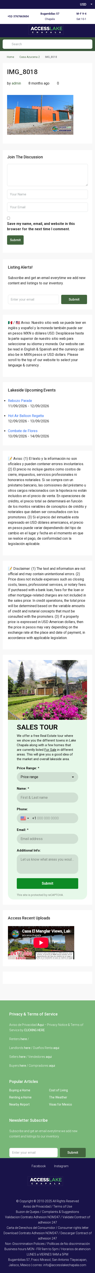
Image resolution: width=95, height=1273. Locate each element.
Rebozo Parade (20, 401)
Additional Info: (29, 850)
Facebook (38, 1166)
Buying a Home (19, 1090)
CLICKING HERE (34, 1030)
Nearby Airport (19, 1104)
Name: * (23, 789)
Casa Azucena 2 (29, 57)
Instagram (60, 1166)
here (24, 1039)
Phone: (22, 809)
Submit (15, 240)
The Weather (58, 1097)
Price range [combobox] (29, 777)
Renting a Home (20, 1097)
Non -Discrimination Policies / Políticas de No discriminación (47, 1243)
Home (10, 57)
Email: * (22, 830)
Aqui (40, 1025)
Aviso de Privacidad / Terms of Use (47, 1206)
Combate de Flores (23, 431)
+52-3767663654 (18, 16)
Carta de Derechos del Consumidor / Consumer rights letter (48, 1228)
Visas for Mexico (60, 1104)
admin (16, 83)
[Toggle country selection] (25, 818)
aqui (56, 1048)
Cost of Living (58, 1090)
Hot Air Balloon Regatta (26, 416)
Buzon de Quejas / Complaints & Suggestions (47, 1212)
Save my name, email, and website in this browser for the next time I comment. (41, 226)
